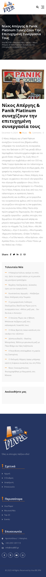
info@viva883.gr (12, 547)
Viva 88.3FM (36, 570)
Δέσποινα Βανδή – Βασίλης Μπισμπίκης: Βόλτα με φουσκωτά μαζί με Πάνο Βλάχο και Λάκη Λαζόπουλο (22, 342)
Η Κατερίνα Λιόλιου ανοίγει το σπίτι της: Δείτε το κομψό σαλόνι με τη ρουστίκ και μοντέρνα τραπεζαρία (22, 276)
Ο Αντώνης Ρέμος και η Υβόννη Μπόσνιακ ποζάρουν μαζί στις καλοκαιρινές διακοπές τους (19, 321)
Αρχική (7, 473)
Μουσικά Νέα (9, 510)
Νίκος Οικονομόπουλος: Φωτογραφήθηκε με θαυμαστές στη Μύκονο (20, 371)
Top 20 (7, 515)
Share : (5, 254)
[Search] (37, 7)
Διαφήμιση (9, 482)
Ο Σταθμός (8, 478)
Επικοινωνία (9, 486)
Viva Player (8, 506)
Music (24, 132)
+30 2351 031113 (13, 543)
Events (7, 519)
